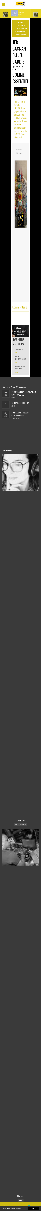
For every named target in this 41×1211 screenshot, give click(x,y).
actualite (21, 25)
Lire (16, 353)
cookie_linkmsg (16, 1208)
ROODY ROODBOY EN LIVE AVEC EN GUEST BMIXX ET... (23, 393)
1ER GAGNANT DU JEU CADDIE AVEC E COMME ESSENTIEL (21, 31)
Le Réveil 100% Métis (20, 824)
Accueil (20, 22)
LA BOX (20, 1200)
